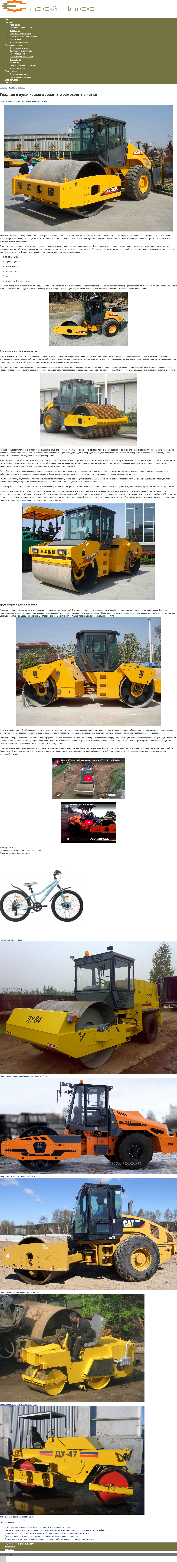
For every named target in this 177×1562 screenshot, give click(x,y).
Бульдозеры (15, 62)
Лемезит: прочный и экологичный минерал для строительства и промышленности (42, 1536)
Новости (8, 83)
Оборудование (11, 71)
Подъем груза (11, 22)
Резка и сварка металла (20, 77)
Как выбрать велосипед (11, 940)
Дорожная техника (13, 45)
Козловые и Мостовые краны (23, 36)
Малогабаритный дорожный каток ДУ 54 (18, 1404)
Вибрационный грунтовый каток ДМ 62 (18, 1176)
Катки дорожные (17, 68)
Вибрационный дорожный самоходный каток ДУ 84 (23, 1076)
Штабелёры (15, 31)
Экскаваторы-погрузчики (21, 57)
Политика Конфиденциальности (19, 1544)
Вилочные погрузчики (20, 48)
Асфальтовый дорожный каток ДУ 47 (17, 1517)
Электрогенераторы (19, 74)
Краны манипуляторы (19, 42)
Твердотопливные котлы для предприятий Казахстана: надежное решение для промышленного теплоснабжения (56, 1530)
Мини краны (15, 39)
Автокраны (15, 25)
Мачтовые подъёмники (20, 33)
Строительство (11, 80)
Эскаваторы (15, 59)
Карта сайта (10, 1547)
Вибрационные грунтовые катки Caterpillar (19, 1292)
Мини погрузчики (17, 54)
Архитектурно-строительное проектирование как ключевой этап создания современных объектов (49, 1539)
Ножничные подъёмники (21, 28)
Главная (8, 19)
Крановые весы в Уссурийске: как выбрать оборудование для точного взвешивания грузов (47, 1533)
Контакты (9, 1549)
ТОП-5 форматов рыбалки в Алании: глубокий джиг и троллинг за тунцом (38, 1527)
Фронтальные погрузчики (21, 51)
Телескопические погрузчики (23, 65)
